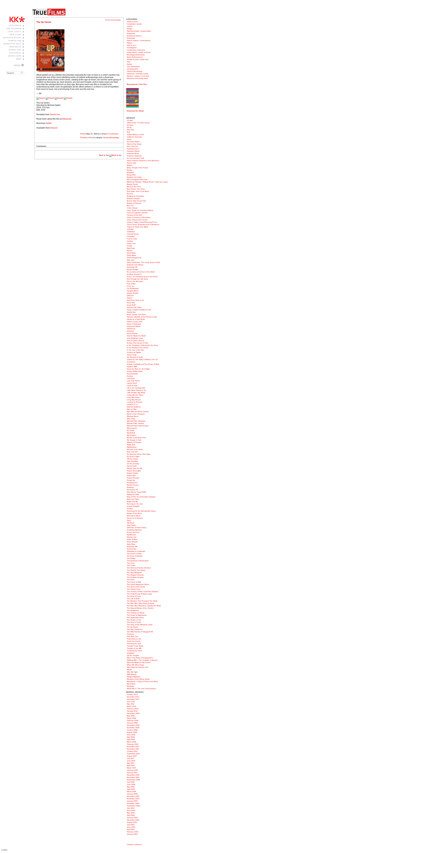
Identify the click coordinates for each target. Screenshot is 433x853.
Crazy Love (131, 243)
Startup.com (131, 537)
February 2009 (132, 720)
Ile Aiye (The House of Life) (137, 343)
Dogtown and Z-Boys (135, 265)
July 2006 (130, 782)
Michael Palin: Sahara (135, 423)
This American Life (134, 639)
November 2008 (133, 728)
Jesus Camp (131, 355)
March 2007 (131, 768)
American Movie (133, 153)
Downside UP (132, 267)
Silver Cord (14, 56)
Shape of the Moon (134, 513)
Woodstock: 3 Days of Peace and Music (142, 681)
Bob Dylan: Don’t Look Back (138, 191)
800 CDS (130, 130)
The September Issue (135, 617)
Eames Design (132, 269)
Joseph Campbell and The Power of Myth (143, 364)
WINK (18, 59)
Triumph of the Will (134, 648)
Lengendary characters (136, 50)
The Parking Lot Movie (135, 613)
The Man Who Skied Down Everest (140, 603)
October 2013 (132, 694)
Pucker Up (131, 480)
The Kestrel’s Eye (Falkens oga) (139, 594)
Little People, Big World (136, 393)
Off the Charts (132, 459)
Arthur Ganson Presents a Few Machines (143, 161)
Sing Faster (131, 525)
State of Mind (132, 539)
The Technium (13, 28)
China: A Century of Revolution (139, 217)
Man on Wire (132, 409)
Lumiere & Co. (132, 404)
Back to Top (104, 155)
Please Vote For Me (134, 468)
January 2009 (132, 723)
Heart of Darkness (134, 324)
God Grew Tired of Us (135, 300)
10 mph (130, 120)
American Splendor (134, 156)
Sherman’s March (133, 516)
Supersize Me (132, 546)
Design (129, 29)
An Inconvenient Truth (135, 158)
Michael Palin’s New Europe (138, 426)
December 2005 (133, 796)
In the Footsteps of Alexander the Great (142, 345)
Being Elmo (131, 175)
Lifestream (15, 25)
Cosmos (130, 241)
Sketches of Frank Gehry (136, 527)
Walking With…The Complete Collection (142, 660)
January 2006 (132, 794)
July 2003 (130, 825)
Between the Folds (134, 177)
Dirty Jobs (130, 260)
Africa (129, 139)
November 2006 (133, 777)
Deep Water (131, 255)
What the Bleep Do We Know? (139, 662)
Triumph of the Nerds (135, 646)
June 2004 (131, 810)
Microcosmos (132, 428)
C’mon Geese (132, 208)
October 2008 (132, 730)
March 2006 (131, 791)
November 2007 (133, 749)
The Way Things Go (134, 629)
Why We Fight (132, 672)
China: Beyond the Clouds (137, 220)
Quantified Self (12, 44)
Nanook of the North (135, 449)
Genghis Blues (132, 291)
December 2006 (133, 775)
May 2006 (131, 787)
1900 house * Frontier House (138, 123)
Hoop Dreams (132, 333)
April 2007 (131, 765)
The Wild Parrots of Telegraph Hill (140, 632)
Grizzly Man (131, 312)
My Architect (131, 435)
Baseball (130, 172)
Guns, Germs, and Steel (136, 314)
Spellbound (131, 535)
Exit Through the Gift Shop (137, 279)
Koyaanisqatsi (132, 374)
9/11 (128, 132)
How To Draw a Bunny (135, 340)
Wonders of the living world (137, 78)
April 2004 (131, 815)
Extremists (131, 38)
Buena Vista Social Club (136, 201)
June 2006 (131, 784)
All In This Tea (132, 146)
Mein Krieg (131, 419)
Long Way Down (133, 397)
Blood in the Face (134, 187)
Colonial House (133, 234)
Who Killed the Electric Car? (138, 667)
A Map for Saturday (134, 137)
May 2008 (131, 737)
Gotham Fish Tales (134, 307)
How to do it (131, 45)
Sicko (129, 520)
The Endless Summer (135, 577)
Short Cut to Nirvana (135, 518)
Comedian (131, 236)
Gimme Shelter (132, 293)
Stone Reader (132, 542)
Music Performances (135, 57)
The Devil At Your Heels (136, 570)
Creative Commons (134, 844)
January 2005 (132, 801)
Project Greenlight (134, 471)
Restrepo (130, 487)
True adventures (133, 66)
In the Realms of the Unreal (137, 348)
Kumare (130, 376)
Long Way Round (134, 400)
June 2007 (131, 761)
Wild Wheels (131, 674)
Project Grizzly (132, 473)
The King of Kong (134, 596)
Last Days (131, 378)
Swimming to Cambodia (136, 551)
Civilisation (131, 232)
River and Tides (133, 499)
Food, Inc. (131, 286)
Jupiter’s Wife (132, 366)
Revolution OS (132, 490)
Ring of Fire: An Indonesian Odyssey (141, 497)
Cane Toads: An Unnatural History (140, 210)
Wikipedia (66, 119)
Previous (83, 137)
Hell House (131, 329)
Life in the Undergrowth (136, 388)
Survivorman (131, 549)
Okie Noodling (132, 461)
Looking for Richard (134, 402)
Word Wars (131, 684)
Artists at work (132, 21)
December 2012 (133, 697)
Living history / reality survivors (138, 52)
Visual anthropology (113, 20)
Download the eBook (135, 111)
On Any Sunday (133, 464)
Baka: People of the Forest (137, 168)
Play (128, 62)
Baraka (129, 170)
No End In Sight (133, 456)
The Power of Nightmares (137, 615)
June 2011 (131, 701)
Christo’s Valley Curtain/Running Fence (142, 222)
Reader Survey (133, 485)
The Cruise (131, 565)
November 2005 (133, 799)
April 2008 (131, 739)
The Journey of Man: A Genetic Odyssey (142, 591)
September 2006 (133, 780)
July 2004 (130, 808)
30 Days (130, 125)
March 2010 (131, 706)
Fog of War (131, 284)
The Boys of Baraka (134, 556)
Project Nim (131, 475)
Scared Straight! (133, 506)
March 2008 (131, 742)
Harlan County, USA (134, 321)
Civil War (130, 229)
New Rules (15, 47)
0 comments (113, 134)
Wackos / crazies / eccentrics (138, 76)
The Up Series (43, 22)
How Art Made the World (136, 336)
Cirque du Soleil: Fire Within (137, 227)
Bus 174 (130, 205)
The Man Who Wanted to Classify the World (144, 606)
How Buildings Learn (135, 338)
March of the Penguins (136, 414)
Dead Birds (131, 253)
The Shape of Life (134, 620)
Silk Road (130, 523)
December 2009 (133, 713)
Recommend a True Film (137, 84)
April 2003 (131, 829)
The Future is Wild (134, 582)
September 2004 (133, 806)
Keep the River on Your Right (138, 369)
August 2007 (132, 756)
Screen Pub (14, 41)
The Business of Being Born (138, 561)
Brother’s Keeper (133, 198)
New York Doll (132, 452)
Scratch (130, 509)
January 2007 (132, 773)
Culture (129, 26)
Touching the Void (134, 643)
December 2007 (133, 746)
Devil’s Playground (134, 258)
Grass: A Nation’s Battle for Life (139, 310)
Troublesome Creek (134, 651)
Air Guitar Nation (133, 142)
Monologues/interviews (136, 55)
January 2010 (132, 711)
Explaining (131, 33)
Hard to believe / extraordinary (138, 40)
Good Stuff (131, 305)
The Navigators (133, 610)
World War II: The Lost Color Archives (141, 688)
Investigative (132, 48)
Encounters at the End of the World (141, 272)
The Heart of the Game (136, 587)
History (129, 43)
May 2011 (130, 704)
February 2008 (132, 744)
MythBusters (131, 447)
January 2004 (132, 818)
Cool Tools (14, 31)
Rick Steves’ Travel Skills (136, 492)
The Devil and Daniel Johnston (139, 568)
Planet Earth (132, 466)
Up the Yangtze (133, 655)
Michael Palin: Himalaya (136, 421)
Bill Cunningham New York (137, 179)
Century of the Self (134, 215)
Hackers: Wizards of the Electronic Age (142, 317)
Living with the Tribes (135, 395)
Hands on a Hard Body (136, 319)
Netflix (49, 123)
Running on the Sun (135, 504)
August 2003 (132, 822)
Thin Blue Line (132, 636)
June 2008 (131, 735)
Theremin (130, 634)
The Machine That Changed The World (142, 601)
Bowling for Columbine (135, 196)
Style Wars (131, 544)
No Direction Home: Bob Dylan (139, 454)
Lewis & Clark (132, 385)
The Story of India (134, 622)
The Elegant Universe (135, 575)
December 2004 (133, 803)
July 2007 (130, 758)
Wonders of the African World (138, 679)
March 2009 (131, 718)
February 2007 (132, 770)
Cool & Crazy (132, 239)
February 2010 (132, 709)
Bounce (130, 194)
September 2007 (133, 754)
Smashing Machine (134, 530)
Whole (129, 670)
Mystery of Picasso (134, 442)
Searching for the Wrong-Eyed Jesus (141, 511)
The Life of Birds (133, 599)
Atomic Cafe (131, 163)
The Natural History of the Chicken (140, 608)
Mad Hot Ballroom (134, 407)
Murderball (131, 433)
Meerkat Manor (133, 416)
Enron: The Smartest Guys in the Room (142, 277)
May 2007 (131, 763)
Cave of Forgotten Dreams (137, 213)
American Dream (133, 151)
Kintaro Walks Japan (135, 371)
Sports (129, 64)
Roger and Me (132, 501)
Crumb (129, 246)
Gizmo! (129, 298)
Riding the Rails (133, 494)
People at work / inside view (138, 59)
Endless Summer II (134, 274)
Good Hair (131, 303)
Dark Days (131, 248)
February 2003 (132, 832)
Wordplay (130, 686)
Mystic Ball (131, 445)
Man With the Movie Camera (138, 411)
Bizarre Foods (132, 184)
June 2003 (131, 827)
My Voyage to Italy (134, 440)
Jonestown (131, 362)
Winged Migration (133, 677)
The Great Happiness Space (138, 584)
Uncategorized (132, 69)
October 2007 (132, 751)
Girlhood (130, 295)
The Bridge (131, 558)
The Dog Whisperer (134, 572)
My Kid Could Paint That (136, 438)
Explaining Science (134, 36)
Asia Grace (15, 53)
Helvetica (130, 331)
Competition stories (134, 24)
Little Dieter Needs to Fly (136, 390)
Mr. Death (130, 430)
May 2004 (131, 813)
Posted (83, 134)
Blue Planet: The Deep (136, 189)
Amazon (54, 128)
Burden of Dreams (134, 203)
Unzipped (130, 653)
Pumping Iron (132, 482)
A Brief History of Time (135, 134)
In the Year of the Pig (135, 350)
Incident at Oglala (134, 352)
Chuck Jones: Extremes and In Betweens (143, 224)
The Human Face (133, 589)
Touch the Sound (133, 641)
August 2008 (132, 732)
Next (91, 137)
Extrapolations (12, 38)
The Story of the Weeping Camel (139, 625)
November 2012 (133, 699)
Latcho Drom (132, 383)
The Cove (130, 563)
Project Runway (133, 478)
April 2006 (131, 789)
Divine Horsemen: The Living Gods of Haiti (143, 262)
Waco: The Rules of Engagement (140, 658)
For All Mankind (133, 288)
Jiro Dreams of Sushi (135, 357)
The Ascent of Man (134, 554)
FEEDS (17, 65)
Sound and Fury (133, 532)
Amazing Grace (133, 149)
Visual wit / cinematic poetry (137, 74)
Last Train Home (133, 381)
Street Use (15, 50)
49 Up (129, 127)
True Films (15, 35)
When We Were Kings (135, 665)
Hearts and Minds (134, 326)
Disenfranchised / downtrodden (139, 31)
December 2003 (133, 820)
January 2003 (132, 834)
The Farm (130, 580)
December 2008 (133, 725)
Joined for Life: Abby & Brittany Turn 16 (142, 359)
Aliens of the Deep (134, 144)
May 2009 (131, 716)
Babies (129, 165)
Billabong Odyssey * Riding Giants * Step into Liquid (147, 182)
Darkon (129, 250)
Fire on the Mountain (135, 281)
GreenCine (55, 114)
